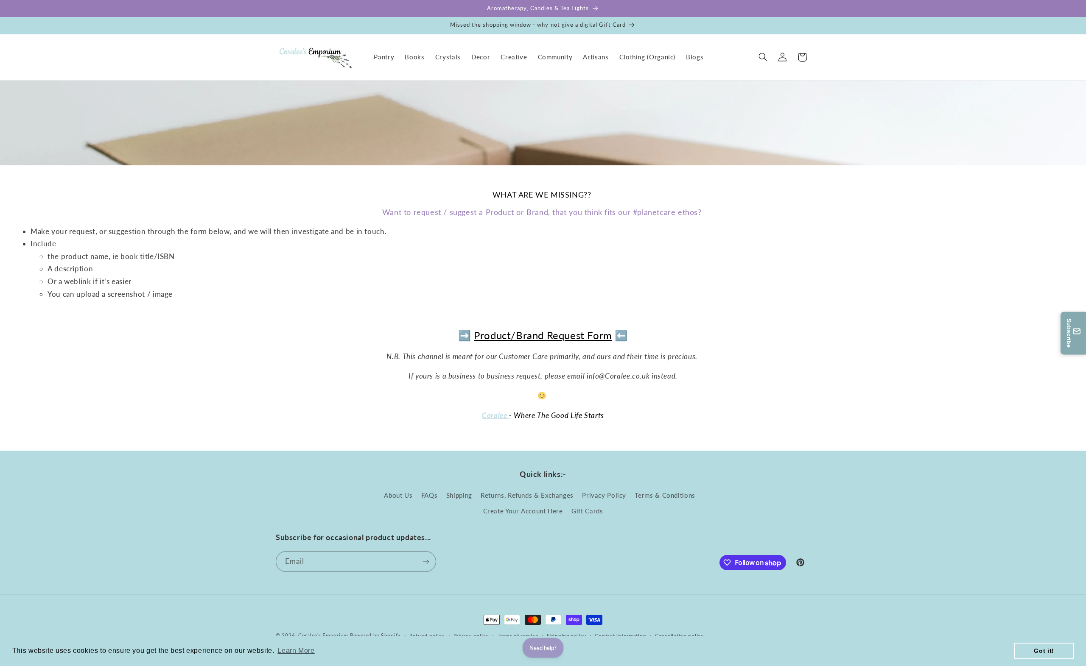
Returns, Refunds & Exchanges (527, 495)
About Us (398, 495)
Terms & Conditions (665, 495)
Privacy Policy (604, 495)
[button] (763, 57)
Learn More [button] (295, 650)
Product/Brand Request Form (543, 335)
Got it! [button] (1044, 650)
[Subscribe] (426, 561)
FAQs (429, 495)
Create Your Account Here (523, 511)
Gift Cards (587, 511)
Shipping (459, 495)
